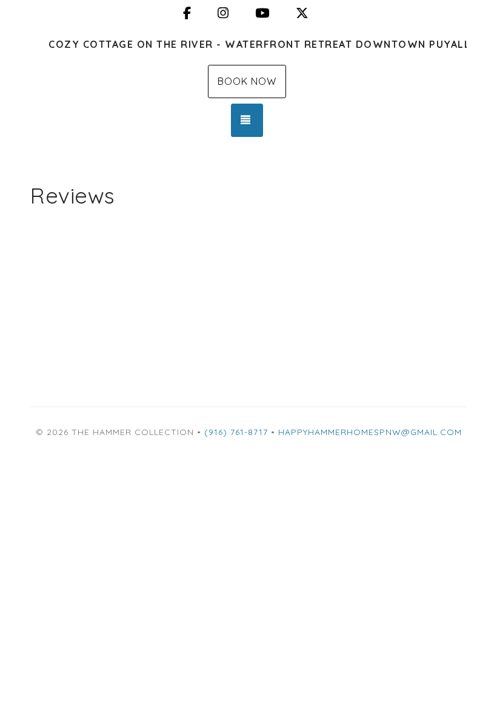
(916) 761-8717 (236, 432)
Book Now (247, 81)
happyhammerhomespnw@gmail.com (370, 432)
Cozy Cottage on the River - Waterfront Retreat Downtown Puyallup (257, 44)
